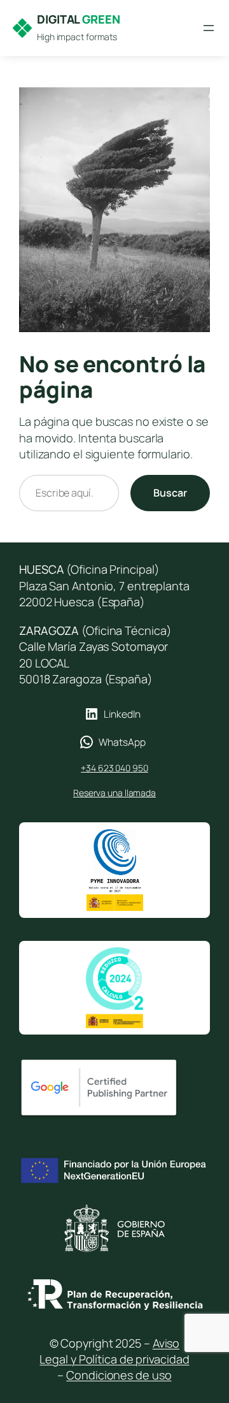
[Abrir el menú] (208, 28)
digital (78, 19)
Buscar (170, 493)
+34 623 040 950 (114, 768)
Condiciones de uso (118, 1375)
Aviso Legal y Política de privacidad (114, 1351)
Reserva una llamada (114, 793)
